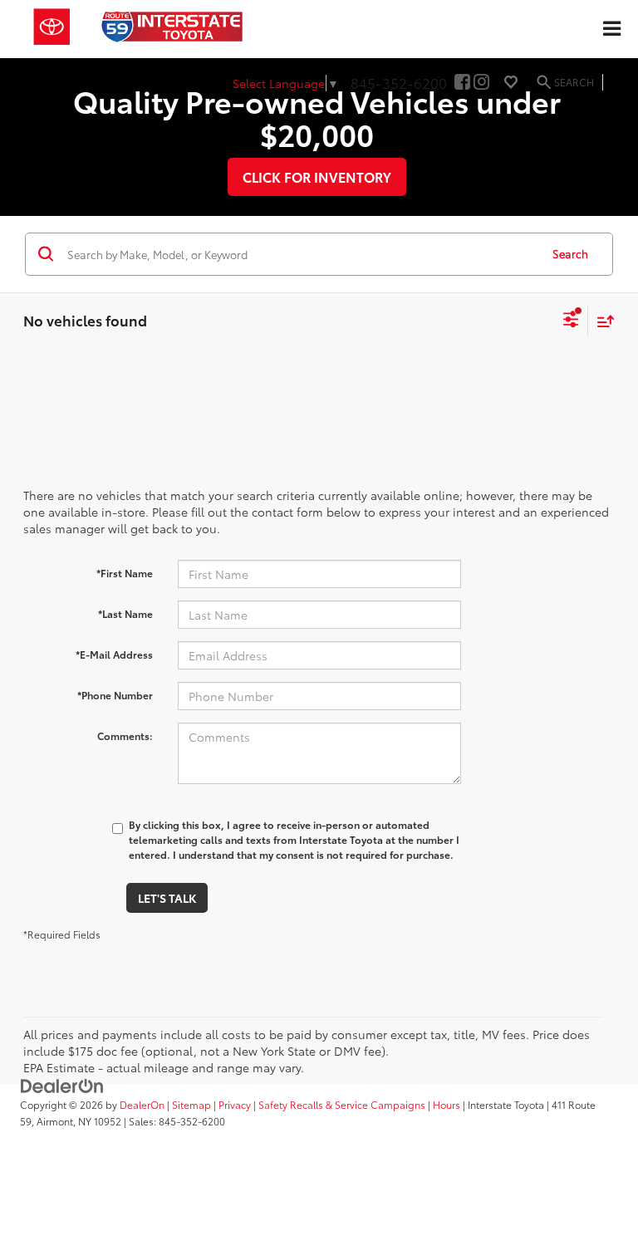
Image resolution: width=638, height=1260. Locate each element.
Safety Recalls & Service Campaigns (341, 1104)
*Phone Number (115, 695)
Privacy (234, 1104)
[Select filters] (571, 321)
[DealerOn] (62, 1084)
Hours (446, 1104)
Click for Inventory (317, 176)
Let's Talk (167, 898)
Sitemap (191, 1104)
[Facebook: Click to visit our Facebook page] (462, 82)
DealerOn (142, 1104)
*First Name (124, 573)
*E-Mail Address (114, 654)
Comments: (125, 735)
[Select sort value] (601, 321)
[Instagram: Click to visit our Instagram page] (481, 82)
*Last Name (125, 613)
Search (570, 253)
